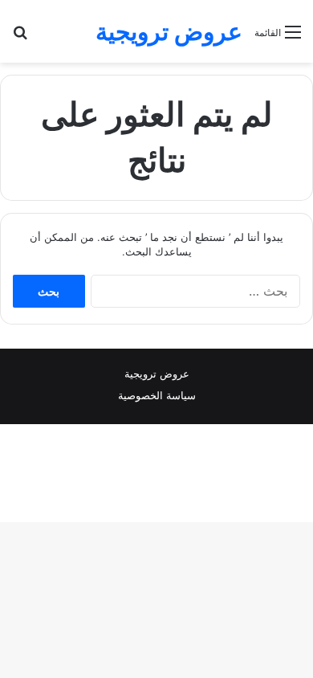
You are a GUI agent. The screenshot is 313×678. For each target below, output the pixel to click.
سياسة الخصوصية (157, 395)
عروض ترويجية (156, 373)
